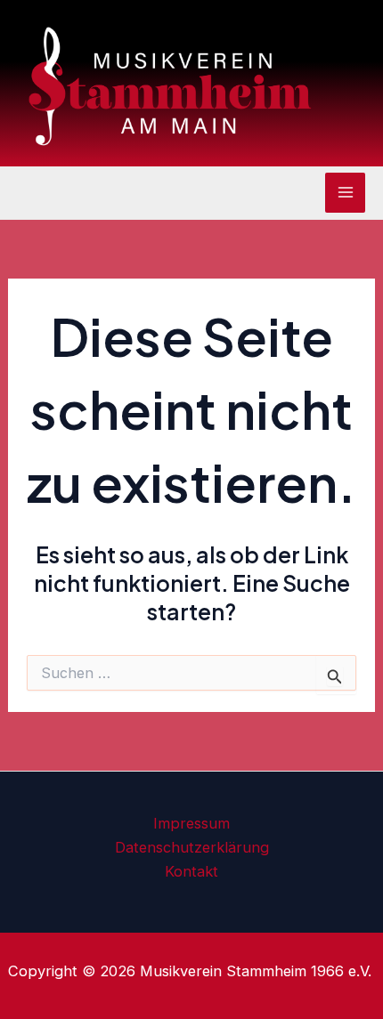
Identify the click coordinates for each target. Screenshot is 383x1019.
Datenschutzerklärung (192, 847)
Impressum (191, 823)
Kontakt (191, 871)
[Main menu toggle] (345, 193)
